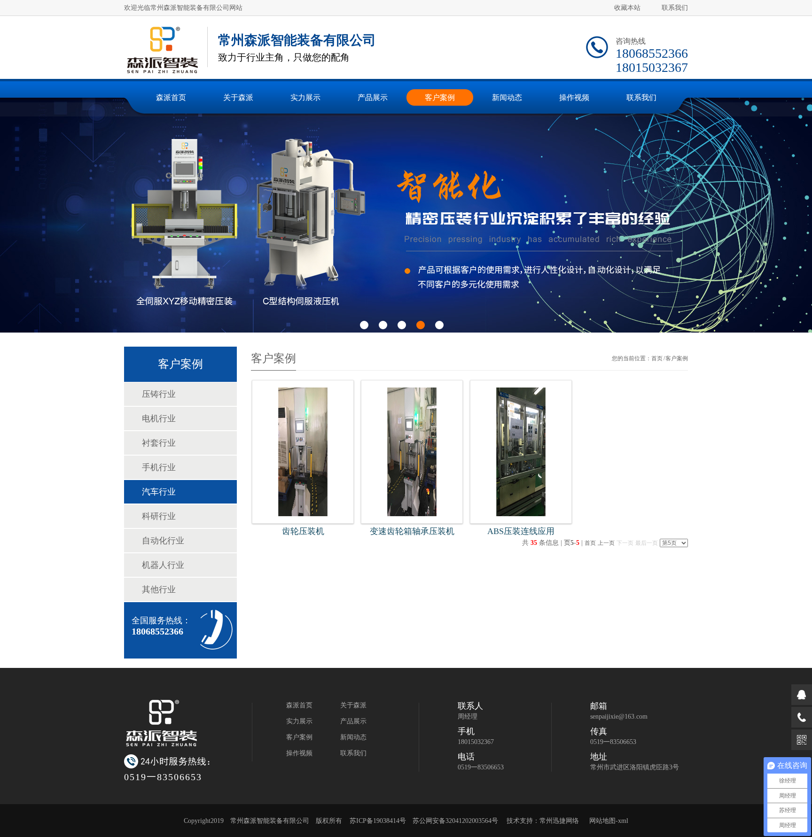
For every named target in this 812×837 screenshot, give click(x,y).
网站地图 (602, 820)
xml (623, 820)
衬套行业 (159, 443)
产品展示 (353, 721)
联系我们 (675, 7)
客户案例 (299, 737)
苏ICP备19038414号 (378, 820)
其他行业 (159, 589)
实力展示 (299, 721)
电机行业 (159, 418)
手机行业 (159, 467)
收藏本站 (627, 7)
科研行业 (159, 516)
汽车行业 (159, 491)
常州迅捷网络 (559, 820)
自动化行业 (163, 540)
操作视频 (299, 753)
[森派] (162, 50)
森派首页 (299, 705)
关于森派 (353, 705)
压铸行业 (159, 394)
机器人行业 (163, 565)
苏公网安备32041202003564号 (455, 820)
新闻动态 (353, 737)
